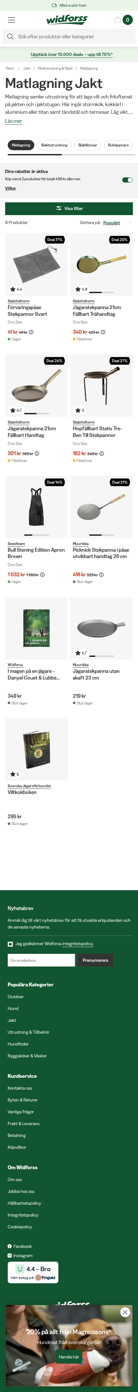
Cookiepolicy (20, 1227)
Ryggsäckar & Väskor (27, 1056)
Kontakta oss (20, 1088)
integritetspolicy (77, 943)
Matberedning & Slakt (55, 68)
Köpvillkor (17, 1147)
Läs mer (13, 121)
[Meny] (11, 19)
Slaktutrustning (54, 145)
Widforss (15, 664)
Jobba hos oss (21, 1191)
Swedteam (16, 543)
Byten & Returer (23, 1100)
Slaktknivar (87, 145)
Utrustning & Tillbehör (28, 1032)
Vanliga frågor (21, 1112)
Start (10, 68)
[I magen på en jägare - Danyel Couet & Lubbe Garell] (36, 628)
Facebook (22, 1246)
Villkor (10, 188)
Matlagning (89, 68)
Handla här (69, 1357)
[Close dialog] (125, 1312)
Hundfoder (18, 1044)
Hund (13, 1008)
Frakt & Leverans (23, 1123)
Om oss (15, 1179)
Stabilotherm (19, 301)
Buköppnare (118, 145)
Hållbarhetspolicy (24, 1203)
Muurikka (81, 543)
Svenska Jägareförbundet (29, 785)
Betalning (17, 1135)
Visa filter (74, 208)
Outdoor (16, 996)
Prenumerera (95, 960)
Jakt (26, 68)
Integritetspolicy (23, 1215)
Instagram (23, 1255)
